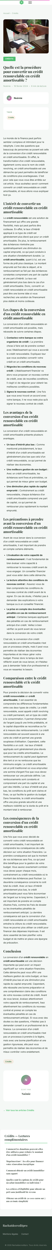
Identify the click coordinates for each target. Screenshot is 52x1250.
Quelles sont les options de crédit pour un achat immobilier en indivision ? (25, 1181)
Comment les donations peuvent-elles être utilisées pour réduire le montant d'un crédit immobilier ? (24, 1152)
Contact (25, 1234)
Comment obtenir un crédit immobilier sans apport (25, 1172)
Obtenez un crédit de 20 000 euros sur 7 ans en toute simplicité (25, 1200)
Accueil (6, 13)
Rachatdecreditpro (15, 1225)
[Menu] (30, 2)
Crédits (15, 13)
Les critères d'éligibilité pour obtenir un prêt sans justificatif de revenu (25, 1190)
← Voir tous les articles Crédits (18, 1110)
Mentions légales (10, 1234)
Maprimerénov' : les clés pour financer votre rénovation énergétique (25, 1163)
